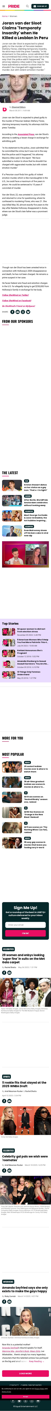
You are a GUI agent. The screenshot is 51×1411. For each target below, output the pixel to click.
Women (13, 16)
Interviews (8, 1281)
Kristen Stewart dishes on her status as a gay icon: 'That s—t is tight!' (35, 487)
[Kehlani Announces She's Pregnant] (8, 653)
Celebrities (29, 511)
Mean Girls (35, 1351)
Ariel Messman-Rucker (14, 1091)
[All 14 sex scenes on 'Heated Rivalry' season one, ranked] (12, 797)
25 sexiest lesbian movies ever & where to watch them (36, 769)
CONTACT (14, 1385)
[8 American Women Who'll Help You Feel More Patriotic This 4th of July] (8, 642)
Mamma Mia (8, 1351)
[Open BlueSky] (19, 1401)
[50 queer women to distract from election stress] (8, 631)
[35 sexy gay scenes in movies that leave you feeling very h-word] (12, 842)
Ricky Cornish (10, 1296)
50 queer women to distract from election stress (31, 630)
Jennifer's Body (22, 1351)
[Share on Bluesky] (28, 312)
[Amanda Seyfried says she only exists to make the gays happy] (25, 1321)
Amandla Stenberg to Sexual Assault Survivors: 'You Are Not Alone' (32, 664)
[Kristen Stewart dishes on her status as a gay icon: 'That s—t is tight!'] (12, 485)
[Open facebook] (13, 1401)
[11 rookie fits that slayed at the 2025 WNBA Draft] (25, 1120)
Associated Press (26, 134)
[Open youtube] (38, 1401)
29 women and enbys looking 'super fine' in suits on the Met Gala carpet (23, 958)
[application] (25, 554)
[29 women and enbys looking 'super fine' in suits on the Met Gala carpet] (25, 992)
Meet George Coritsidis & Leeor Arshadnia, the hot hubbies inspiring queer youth (35, 519)
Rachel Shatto (10, 967)
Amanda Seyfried (10, 1348)
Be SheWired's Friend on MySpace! (18, 306)
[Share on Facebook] (12, 312)
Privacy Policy (39, 1389)
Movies (27, 762)
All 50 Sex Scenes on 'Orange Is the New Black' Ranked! (34, 815)
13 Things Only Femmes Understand (28, 673)
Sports (6, 1076)
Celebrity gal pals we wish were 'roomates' (25, 1158)
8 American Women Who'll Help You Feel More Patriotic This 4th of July (33, 642)
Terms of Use (6, 1392)
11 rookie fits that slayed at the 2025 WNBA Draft (24, 1084)
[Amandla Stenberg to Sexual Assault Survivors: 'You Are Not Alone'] (8, 664)
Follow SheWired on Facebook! (16, 300)
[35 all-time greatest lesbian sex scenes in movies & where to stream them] (12, 782)
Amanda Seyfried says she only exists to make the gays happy (25, 1289)
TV (26, 793)
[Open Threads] (25, 1401)
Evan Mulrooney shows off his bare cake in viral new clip (36, 533)
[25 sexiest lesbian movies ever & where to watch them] (12, 766)
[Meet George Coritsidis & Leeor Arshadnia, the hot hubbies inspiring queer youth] (12, 515)
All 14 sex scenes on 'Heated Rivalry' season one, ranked (35, 799)
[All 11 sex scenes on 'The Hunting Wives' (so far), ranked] (12, 827)
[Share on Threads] (23, 312)
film (26, 481)
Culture (28, 496)
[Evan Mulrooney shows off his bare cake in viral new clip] (12, 530)
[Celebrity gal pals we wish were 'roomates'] (25, 1190)
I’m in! (25, 933)
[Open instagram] (32, 1401)
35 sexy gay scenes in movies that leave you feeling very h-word (35, 845)
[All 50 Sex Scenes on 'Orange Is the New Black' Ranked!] (12, 812)
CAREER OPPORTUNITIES (31, 1385)
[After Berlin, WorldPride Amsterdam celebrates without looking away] (12, 500)
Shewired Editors (19, 107)
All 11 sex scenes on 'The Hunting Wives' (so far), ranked (36, 830)
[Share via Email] (18, 312)
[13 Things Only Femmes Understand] (8, 674)
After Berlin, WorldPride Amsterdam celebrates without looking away (36, 503)
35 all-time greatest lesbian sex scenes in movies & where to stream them (34, 785)
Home (5, 16)
